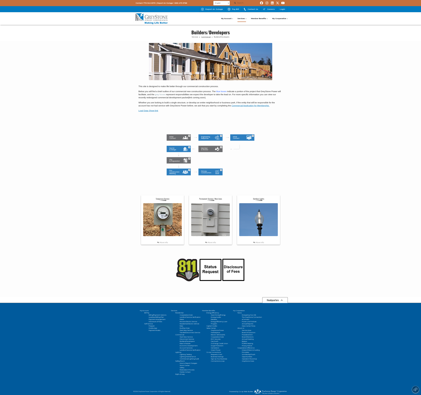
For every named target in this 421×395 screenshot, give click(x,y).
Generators (215, 348)
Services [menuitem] (242, 19)
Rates (182, 319)
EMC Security (215, 339)
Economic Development (189, 346)
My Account (144, 310)
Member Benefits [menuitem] (259, 19)
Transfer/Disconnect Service (190, 332)
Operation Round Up (249, 359)
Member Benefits (208, 310)
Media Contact (185, 372)
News (239, 313)
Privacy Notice (247, 346)
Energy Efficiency (212, 313)
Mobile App (153, 328)
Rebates (214, 319)
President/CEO (247, 335)
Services (174, 310)
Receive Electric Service (188, 321)
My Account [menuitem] (227, 19)
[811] (187, 270)
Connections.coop (218, 361)
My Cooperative (239, 310)
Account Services (186, 348)
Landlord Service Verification (190, 317)
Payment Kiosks (154, 330)
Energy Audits (216, 317)
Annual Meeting (248, 339)
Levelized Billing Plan (156, 317)
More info (163, 242)
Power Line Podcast (249, 321)
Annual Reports (247, 324)
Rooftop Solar (185, 328)
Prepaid (151, 326)
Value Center (211, 328)
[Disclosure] (233, 270)
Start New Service (186, 330)
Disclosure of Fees (155, 321)
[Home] (151, 18)
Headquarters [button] (273, 300)
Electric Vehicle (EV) (218, 335)
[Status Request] (210, 270)
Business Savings (217, 356)
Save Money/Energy (218, 315)
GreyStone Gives (248, 361)
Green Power (216, 350)
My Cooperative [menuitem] (280, 19)
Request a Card (216, 354)
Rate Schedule (185, 343)
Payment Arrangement (157, 319)
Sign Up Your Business (219, 359)
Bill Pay (146, 313)
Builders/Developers (187, 341)
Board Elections (247, 337)
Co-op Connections (213, 352)
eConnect (245, 319)
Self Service (148, 324)
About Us (240, 328)
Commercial (179, 335)
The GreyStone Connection (252, 317)
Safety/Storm (180, 361)
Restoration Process (187, 370)
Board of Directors (248, 332)
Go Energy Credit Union (219, 343)
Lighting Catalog (186, 354)
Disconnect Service (187, 339)
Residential (179, 313)
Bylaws (244, 341)
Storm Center (185, 365)
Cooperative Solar (186, 315)
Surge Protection (217, 346)
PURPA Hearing (247, 343)
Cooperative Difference (246, 348)
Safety (182, 367)
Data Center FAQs (248, 326)
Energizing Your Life (249, 315)
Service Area (246, 330)
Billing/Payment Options (157, 315)
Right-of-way (180, 374)
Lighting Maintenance (188, 356)
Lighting (178, 352)
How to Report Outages (188, 363)
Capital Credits (211, 326)
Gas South (214, 341)
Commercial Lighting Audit (189, 359)
